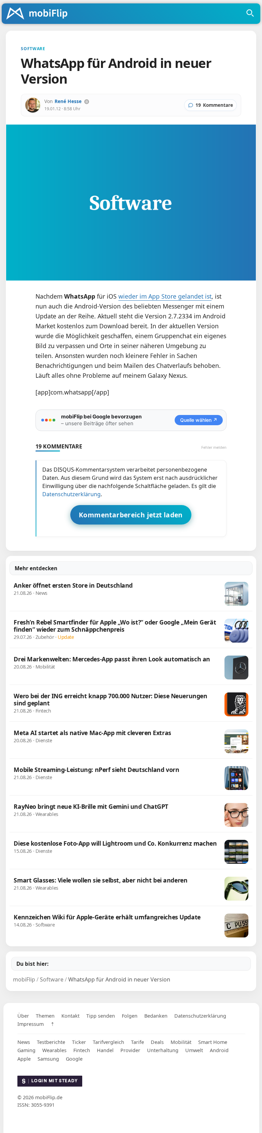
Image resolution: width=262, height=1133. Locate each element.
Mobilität (181, 1042)
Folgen (129, 1016)
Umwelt (194, 1050)
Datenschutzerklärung (71, 494)
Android (219, 1050)
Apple (24, 1059)
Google (74, 1059)
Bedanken (156, 1016)
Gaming (26, 1050)
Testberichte (51, 1042)
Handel (105, 1050)
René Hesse (68, 101)
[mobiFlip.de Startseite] (39, 14)
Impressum (30, 1024)
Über (23, 1016)
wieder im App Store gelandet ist (165, 296)
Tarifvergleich (108, 1042)
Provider (130, 1050)
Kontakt (70, 1016)
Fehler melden (214, 447)
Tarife (137, 1042)
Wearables (54, 1050)
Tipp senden (100, 1016)
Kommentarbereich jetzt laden (131, 514)
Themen (45, 1016)
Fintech (81, 1050)
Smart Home (212, 1042)
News (23, 1042)
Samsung (48, 1059)
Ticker (79, 1042)
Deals (157, 1042)
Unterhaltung (162, 1050)
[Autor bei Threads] (86, 101)
